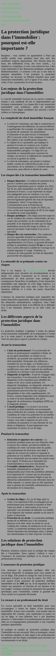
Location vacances (10, 12)
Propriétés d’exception (11, 8)
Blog (3, 24)
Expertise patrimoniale (11, 16)
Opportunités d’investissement (15, 20)
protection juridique (36, 270)
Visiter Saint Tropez (10, 3)
